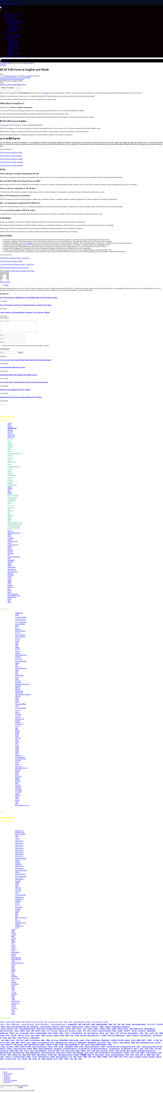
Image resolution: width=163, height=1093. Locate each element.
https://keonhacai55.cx (14, 533)
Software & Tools (13, 31)
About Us (7, 1075)
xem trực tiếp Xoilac (14, 526)
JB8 (114, 1024)
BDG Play (18, 766)
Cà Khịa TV (8, 1044)
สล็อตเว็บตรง (12, 462)
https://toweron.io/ (102, 1050)
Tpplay (10, 423)
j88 (39, 1059)
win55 (13, 966)
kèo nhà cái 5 (15, 1003)
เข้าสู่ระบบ (18, 659)
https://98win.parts (18, 1052)
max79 (64, 1052)
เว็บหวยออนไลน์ (13, 497)
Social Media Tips (11, 14)
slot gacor (10, 531)
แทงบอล (10, 455)
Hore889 (76, 1055)
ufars (56, 1022)
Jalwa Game (11, 435)
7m (48, 1031)
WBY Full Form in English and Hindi (11, 165)
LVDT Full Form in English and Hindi (11, 162)
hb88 (28, 1055)
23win (86, 1052)
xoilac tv (103, 1046)
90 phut (29, 1048)
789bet (10, 534)
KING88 (10, 550)
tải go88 (122, 1050)
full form (5, 125)
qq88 (79, 1024)
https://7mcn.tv (18, 1044)
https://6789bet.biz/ (41, 1050)
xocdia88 (104, 1035)
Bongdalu (10, 553)
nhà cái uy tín (63, 1031)
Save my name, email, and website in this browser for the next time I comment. (25, 345)
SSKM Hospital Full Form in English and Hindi (14, 267)
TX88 (17, 1040)
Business (46, 93)
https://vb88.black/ (13, 495)
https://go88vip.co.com (22, 805)
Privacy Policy (8, 1073)
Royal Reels (11, 501)
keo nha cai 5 (4, 1050)
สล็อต (9, 449)
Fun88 (9, 577)
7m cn (19, 1059)
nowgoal (94, 1031)
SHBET (17, 647)
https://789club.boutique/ (98, 1044)
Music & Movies (13, 43)
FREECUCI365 (122, 1028)
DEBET (68, 1026)
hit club (17, 641)
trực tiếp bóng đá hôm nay (98, 1048)
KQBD (17, 712)
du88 (9, 1038)
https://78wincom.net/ (48, 1052)
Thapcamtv (18, 786)
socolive (43, 1031)
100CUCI (18, 887)
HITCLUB (18, 776)
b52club (55, 1044)
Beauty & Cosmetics (14, 36)
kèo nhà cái (11, 507)
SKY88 (62, 1026)
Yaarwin (10, 426)
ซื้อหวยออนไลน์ (20, 874)
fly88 (45, 1022)
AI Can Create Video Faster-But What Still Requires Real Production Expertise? (26, 360)
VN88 (17, 706)
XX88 (9, 590)
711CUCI (18, 889)
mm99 (17, 884)
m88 (16, 665)
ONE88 (11, 1033)
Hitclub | (13, 1022)
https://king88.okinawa (33, 1052)
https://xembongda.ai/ (46, 1048)
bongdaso (18, 686)
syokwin (17, 785)
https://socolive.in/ (20, 636)
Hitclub (10, 519)
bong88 (114, 1028)
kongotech (25, 1085)
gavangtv (18, 788)
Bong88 (10, 483)
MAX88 (121, 1040)
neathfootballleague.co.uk (59, 1024)
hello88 (17, 882)
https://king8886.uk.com (15, 522)
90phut (35, 1048)
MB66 (43, 1035)
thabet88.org (35, 1026)
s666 (156, 1033)
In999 (9, 425)
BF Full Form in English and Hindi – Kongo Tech (15, 258)
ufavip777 (127, 1031)
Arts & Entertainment (14, 34)
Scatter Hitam (19, 852)
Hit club (134, 1031)
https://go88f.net (133, 1033)
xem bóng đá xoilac (19, 1057)
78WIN (17, 653)
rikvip (28, 1031)
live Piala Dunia (35, 1040)
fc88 (16, 646)
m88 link (17, 696)
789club (10, 488)
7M (9, 555)
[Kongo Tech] (4, 7)
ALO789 (14, 1008)
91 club (12, 1040)
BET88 (69, 1052)
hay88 (9, 493)
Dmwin (10, 433)
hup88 (62, 1035)
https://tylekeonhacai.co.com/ (145, 1042)
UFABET (10, 481)
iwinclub (134, 1050)
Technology (9, 17)
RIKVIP (17, 689)
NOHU (13, 1005)
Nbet (9, 600)
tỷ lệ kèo (87, 1040)
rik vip (107, 1055)
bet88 (84, 1024)
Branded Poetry (19, 832)
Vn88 (13, 999)
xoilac (85, 1028)
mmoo (17, 644)
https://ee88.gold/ (78, 1052)
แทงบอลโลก (69, 1046)
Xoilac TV (8, 1057)
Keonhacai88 (24, 1033)
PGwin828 (18, 790)
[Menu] (0, 9)
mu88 (16, 797)
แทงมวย (51, 1022)
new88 (17, 670)
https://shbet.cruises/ (21, 870)
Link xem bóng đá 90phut (23, 694)
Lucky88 (68, 1028)
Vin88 (19, 1038)
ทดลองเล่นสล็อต (20, 704)
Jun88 (110, 1044)
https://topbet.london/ (139, 1024)
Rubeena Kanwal (10, 76)
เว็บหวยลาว (19, 907)
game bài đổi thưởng (14, 557)
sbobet (8, 1042)
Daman (10, 443)
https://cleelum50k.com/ (15, 453)
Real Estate (11, 51)
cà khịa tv (9, 1048)
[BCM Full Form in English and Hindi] (12, 79)
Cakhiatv (126, 1052)
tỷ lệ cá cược (54, 1031)
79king (93, 1024)
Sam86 (90, 1028)
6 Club (17, 762)
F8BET (10, 546)
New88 (133, 1040)
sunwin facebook (45, 1026)
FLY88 (50, 1055)
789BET (10, 473)
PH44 (117, 1050)
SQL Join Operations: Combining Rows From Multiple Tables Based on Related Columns (28, 297)
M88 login (14, 976)
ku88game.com (19, 719)
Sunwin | (3, 1022)
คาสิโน (10, 469)
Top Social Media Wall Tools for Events (12, 367)
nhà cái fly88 (19, 691)
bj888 (16, 912)
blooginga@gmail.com (7, 416)
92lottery (10, 516)
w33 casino (158, 1048)
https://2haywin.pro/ (21, 917)
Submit (20, 1087)
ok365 (89, 1050)
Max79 (81, 1026)
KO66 (17, 773)
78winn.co (18, 681)
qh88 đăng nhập (33, 1044)
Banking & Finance (13, 22)
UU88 (13, 1012)
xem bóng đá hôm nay (70, 1048)
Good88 (13, 982)
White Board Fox (43, 1057)
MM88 (52, 1057)
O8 (4, 1042)
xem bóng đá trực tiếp (149, 1046)
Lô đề (137, 1052)
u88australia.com (149, 1028)
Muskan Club (12, 428)
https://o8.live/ (99, 1055)
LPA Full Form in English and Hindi (11, 156)
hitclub (37, 1031)
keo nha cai (49, 1035)
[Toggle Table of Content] (17, 88)
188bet (108, 1028)
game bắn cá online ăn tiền (146, 1050)
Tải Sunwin (9, 1046)
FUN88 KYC (94, 1026)
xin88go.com (4, 1033)
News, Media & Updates (15, 27)
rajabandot (18, 864)
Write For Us (8, 1082)
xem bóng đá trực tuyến (15, 524)
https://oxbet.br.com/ (6, 1031)
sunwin (10, 460)
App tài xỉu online (20, 922)
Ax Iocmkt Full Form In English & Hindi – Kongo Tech (16, 264)
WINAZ (17, 722)
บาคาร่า (10, 478)
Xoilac (2, 1057)
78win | (70, 1022)
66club (10, 514)
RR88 (9, 582)
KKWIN (10, 573)
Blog (6, 33)
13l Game (18, 769)
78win (9, 536)
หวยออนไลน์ (72, 1024)
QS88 (17, 752)
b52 (16, 919)
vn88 (157, 1055)
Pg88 (49, 1033)
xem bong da (58, 1048)
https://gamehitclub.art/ (72, 1044)
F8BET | (19, 1022)
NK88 (13, 956)
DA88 (5, 1038)
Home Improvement (14, 53)
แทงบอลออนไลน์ (20, 617)
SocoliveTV (135, 1035)
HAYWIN (11, 575)
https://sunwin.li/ (12, 571)
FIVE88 (14, 1035)
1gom (88, 1031)
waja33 (109, 1042)
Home (6, 12)
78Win (17, 700)
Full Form (14, 26)
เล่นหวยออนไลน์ (20, 620)
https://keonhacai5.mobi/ (27, 1028)
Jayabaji (13, 934)
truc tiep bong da (114, 1048)
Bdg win (14, 948)
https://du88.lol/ (12, 485)
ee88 (9, 558)
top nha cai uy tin (10, 1059)
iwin (84, 1031)
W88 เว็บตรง (15, 978)
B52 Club (123, 1033)
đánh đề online (74, 1040)
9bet (9, 509)
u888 (88, 1024)
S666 (12, 968)
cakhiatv (17, 921)
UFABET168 (19, 899)
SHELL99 (55, 1026)
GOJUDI (34, 1022)
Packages (10, 55)
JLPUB (111, 1050)
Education (11, 24)
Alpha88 (10, 562)
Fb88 (12, 940)
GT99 (117, 1033)
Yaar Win (18, 760)
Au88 (16, 642)
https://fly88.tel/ (42, 1055)
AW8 (123, 1024)
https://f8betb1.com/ (21, 655)
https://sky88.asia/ (5, 1052)
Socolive (3, 1028)
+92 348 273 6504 (5, 420)
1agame (10, 539)
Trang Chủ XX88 (53, 1050)
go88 (9, 490)
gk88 (16, 783)
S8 (145, 1055)
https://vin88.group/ (21, 668)
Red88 (77, 1035)
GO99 (13, 1006)
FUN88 (40, 1022)
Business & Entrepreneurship (16, 21)
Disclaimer (7, 1079)
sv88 (84, 1033)
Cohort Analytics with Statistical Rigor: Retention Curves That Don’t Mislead (25, 312)
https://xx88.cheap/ (62, 1057)
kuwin (9, 592)
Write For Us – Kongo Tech (14, 56)
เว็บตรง (17, 838)
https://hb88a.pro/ (20, 631)
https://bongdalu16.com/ (22, 684)
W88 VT (10, 511)
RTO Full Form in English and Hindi (11, 152)
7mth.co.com (72, 1042)
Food (9, 50)
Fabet (72, 1035)
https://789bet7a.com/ (14, 595)
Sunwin (17, 911)
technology (29, 243)
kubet (120, 1057)
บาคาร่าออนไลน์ (20, 622)
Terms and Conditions (10, 1080)
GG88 (151, 1048)
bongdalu (18, 682)
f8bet (16, 916)
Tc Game (10, 438)
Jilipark (17, 771)
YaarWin (10, 447)
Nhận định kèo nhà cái (65, 1055)
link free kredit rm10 (17, 963)
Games (10, 38)
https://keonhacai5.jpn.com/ (20, 1026)
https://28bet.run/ (93, 1033)
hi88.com (21, 1035)
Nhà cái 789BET (20, 624)
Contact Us (7, 1077)
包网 (12, 936)
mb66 (32, 1035)
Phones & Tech (12, 19)
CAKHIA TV (19, 724)
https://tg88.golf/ (16, 959)
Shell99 (17, 902)
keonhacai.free (41, 1028)
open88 (61, 1046)
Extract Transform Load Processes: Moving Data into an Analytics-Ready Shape (26, 305)
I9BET (3, 1026)
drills (84, 239)
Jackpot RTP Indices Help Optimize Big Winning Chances (18, 375)
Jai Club (10, 442)
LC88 (13, 1010)
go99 (107, 1033)
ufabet (17, 702)
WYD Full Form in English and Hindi (11, 159)
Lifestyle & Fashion (13, 41)
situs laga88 (11, 560)
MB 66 (17, 663)
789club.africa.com (61, 1042)
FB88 (9, 1055)
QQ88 (9, 599)
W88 (89, 1057)
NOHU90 (114, 1040)
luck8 (16, 673)
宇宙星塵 (83, 1055)
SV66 (17, 774)
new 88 (17, 649)
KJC (9, 588)
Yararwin (10, 430)
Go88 (16, 803)
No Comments (27, 76)
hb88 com (108, 1026)
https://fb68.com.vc (93, 1035)
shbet (9, 517)
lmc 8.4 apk (54, 1040)
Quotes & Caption (13, 46)
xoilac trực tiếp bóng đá (92, 1046)
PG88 (9, 521)
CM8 (9, 583)
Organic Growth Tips (12, 16)
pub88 (27, 1040)
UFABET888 (12, 499)
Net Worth (11, 44)
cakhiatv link (19, 693)
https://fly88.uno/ (58, 1028)
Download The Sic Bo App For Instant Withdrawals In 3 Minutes (21, 397)
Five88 (58, 1052)
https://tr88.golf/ (16, 957)
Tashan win (11, 437)
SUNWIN (159, 1024)
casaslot (50, 1046)
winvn (17, 666)
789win (17, 872)
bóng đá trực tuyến (113, 1046)
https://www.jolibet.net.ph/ (116, 1035)
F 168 (17, 893)
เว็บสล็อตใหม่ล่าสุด (14, 466)
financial (79, 199)
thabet (17, 679)
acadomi (13, 954)
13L (9, 440)
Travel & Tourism (13, 48)
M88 (74, 1057)
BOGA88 (83, 1035)
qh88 (25, 1044)
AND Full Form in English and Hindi (11, 261)
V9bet (17, 798)
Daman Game (19, 831)
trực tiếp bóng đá (145, 1035)
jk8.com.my (126, 1026)
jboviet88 (18, 909)
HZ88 (106, 1022)
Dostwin (10, 445)
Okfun (61, 1022)
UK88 (16, 1046)
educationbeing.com (21, 768)
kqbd (153, 1055)
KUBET (152, 1024)
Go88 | (8, 1022)
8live (21, 1040)
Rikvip (8, 1026)
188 (9, 512)
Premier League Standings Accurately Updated (15, 389)
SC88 (62, 1050)
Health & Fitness (13, 39)
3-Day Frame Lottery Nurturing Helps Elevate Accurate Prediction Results (24, 382)
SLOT (13, 964)
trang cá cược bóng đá (39, 1046)
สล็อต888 (18, 714)
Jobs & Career (12, 29)
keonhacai (138, 1057)
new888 (17, 629)
